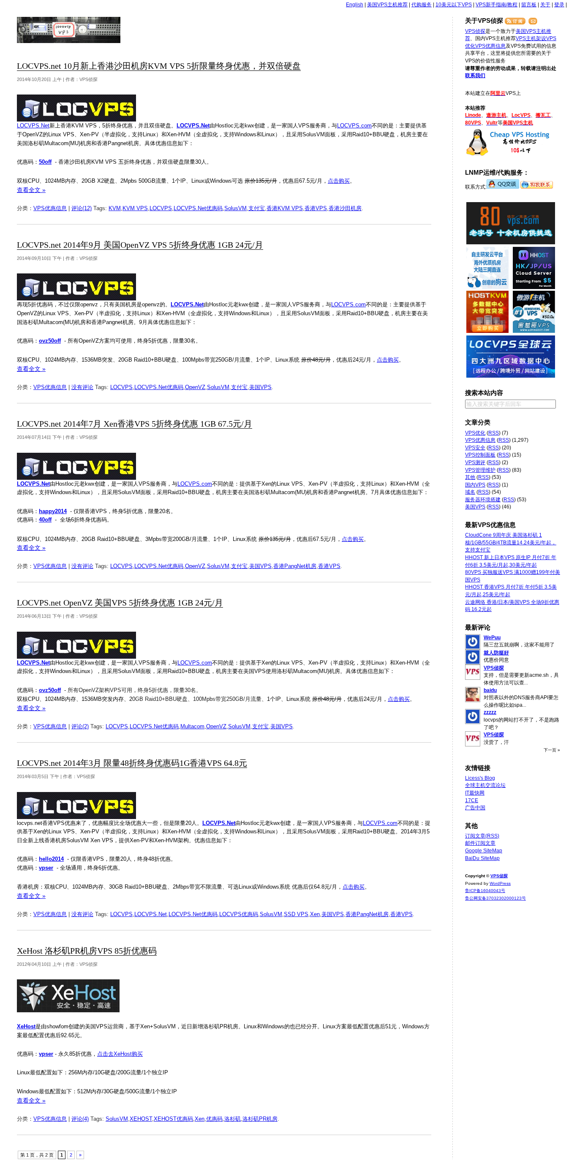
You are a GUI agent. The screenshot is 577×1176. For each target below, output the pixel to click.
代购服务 (421, 5)
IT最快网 (474, 793)
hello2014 (51, 859)
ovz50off (50, 341)
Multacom (192, 726)
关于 (545, 5)
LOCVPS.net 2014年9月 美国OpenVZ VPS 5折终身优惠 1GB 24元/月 (140, 245)
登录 (559, 5)
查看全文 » (31, 190)
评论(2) (80, 726)
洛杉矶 (232, 1119)
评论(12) (81, 208)
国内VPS (475, 485)
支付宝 (256, 208)
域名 (470, 492)
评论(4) (80, 1119)
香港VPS (316, 208)
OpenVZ (195, 387)
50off (45, 162)
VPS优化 (475, 433)
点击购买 (339, 181)
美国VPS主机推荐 (387, 5)
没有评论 (82, 387)
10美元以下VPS (453, 5)
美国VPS (260, 387)
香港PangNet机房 (294, 566)
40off (45, 519)
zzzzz (490, 712)
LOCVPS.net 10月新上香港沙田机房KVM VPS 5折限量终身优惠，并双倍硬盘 (159, 66)
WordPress (500, 883)
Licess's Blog (480, 778)
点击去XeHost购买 (120, 1054)
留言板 (528, 5)
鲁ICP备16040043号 (485, 890)
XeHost (26, 1026)
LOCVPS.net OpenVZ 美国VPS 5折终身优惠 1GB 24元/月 (120, 602)
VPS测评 (475, 462)
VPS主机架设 (531, 38)
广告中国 (475, 808)
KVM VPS (135, 208)
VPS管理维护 (480, 470)
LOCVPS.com (354, 125)
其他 (470, 477)
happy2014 (53, 511)
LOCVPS (161, 208)
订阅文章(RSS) (482, 836)
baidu (490, 690)
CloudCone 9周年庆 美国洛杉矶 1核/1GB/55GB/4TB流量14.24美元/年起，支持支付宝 (510, 542)
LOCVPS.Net (33, 125)
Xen (315, 914)
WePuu (492, 638)
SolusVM (235, 208)
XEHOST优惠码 (173, 1119)
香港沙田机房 (345, 208)
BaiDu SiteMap (482, 858)
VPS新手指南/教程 (496, 5)
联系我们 (475, 75)
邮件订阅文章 (480, 843)
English (354, 5)
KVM (115, 208)
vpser (46, 868)
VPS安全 (475, 448)
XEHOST (141, 1119)
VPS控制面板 (480, 455)
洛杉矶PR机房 (260, 1119)
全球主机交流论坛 (485, 785)
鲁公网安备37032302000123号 (495, 898)
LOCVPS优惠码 (238, 914)
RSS (493, 433)
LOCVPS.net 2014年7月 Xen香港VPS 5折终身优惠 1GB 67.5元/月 (134, 423)
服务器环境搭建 (483, 500)
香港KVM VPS (285, 208)
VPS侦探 (69, 30)
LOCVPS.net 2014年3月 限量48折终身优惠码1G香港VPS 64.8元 (132, 763)
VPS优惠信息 (50, 208)
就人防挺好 (496, 653)
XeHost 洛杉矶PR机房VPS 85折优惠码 (87, 950)
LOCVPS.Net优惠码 (198, 208)
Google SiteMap (483, 851)
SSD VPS (296, 914)
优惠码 (214, 1119)
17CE (471, 800)
